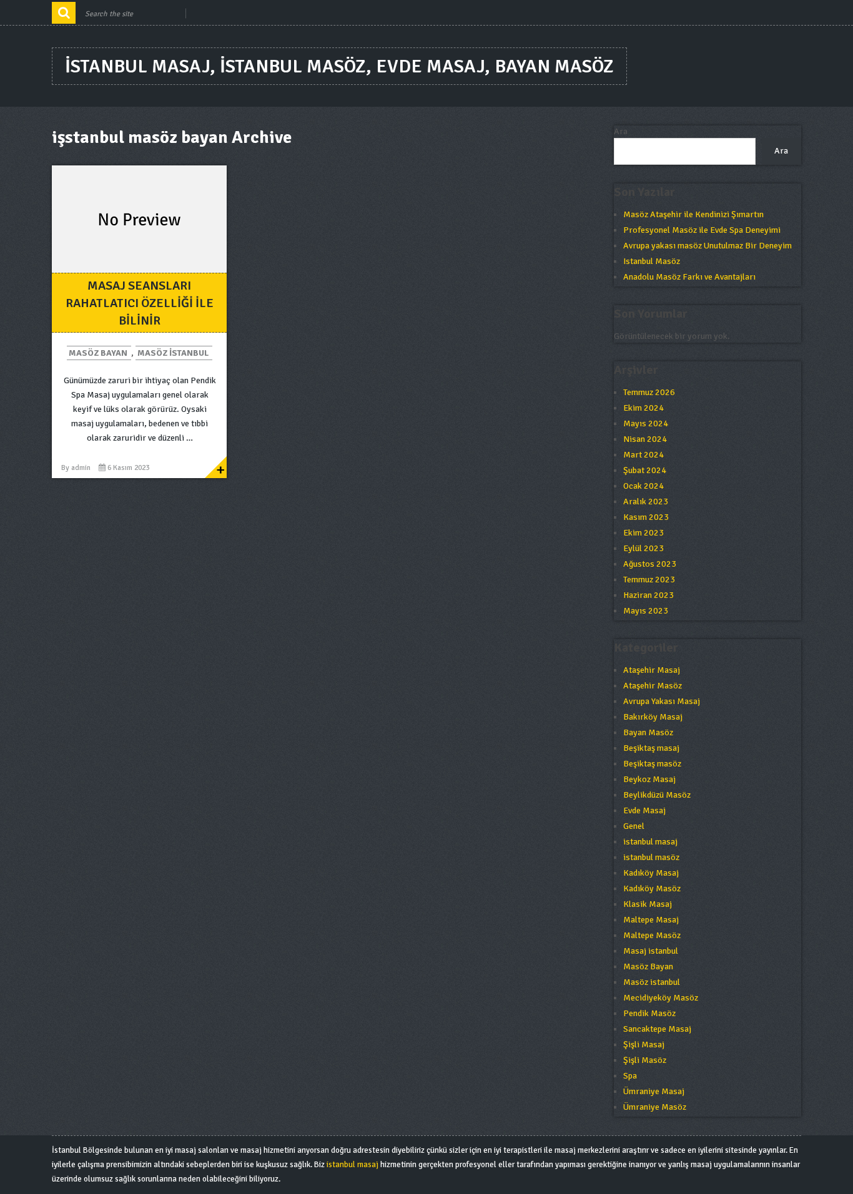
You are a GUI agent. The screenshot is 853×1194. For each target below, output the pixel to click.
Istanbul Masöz (651, 261)
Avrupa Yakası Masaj (661, 701)
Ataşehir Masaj (651, 670)
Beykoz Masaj (649, 779)
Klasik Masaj (647, 904)
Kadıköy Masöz (652, 888)
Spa (630, 1075)
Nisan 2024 (645, 439)
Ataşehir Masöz (652, 685)
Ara (621, 131)
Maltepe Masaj (651, 919)
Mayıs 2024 (645, 423)
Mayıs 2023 (645, 610)
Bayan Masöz (648, 732)
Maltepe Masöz (652, 935)
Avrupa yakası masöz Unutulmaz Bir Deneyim (707, 245)
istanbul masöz (651, 857)
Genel (633, 826)
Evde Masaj (644, 810)
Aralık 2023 (645, 501)
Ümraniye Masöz (654, 1107)
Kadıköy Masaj (651, 873)
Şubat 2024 (644, 470)
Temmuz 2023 (649, 579)
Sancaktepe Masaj (657, 1029)
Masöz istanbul (173, 353)
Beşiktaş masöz (652, 763)
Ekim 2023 (643, 532)
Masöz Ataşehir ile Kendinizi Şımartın (693, 214)
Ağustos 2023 (649, 564)
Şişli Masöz (644, 1060)
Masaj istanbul (650, 951)
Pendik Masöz (649, 1013)
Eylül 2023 (643, 548)
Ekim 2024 (643, 408)
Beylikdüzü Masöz (657, 795)
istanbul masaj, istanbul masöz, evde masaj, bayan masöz (339, 66)
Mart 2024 (643, 454)
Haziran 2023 (648, 595)
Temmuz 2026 (649, 392)
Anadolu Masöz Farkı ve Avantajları (689, 277)
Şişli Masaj (643, 1044)
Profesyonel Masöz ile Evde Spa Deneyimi (702, 230)
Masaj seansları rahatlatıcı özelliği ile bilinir (140, 303)
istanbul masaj (650, 841)
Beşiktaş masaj (651, 748)
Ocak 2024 (643, 486)
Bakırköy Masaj (653, 717)
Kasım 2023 (646, 517)
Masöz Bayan (98, 353)
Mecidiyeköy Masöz (660, 997)
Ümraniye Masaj (653, 1091)
